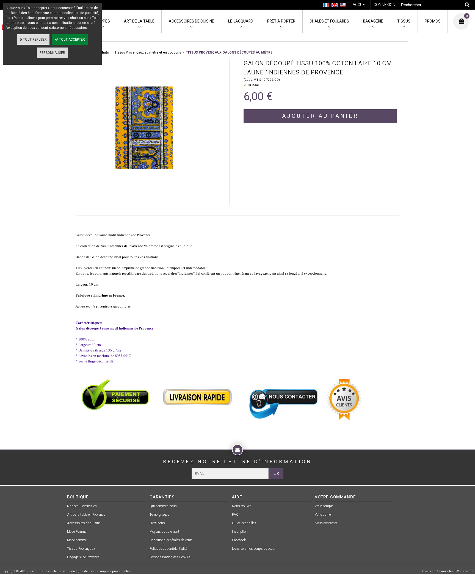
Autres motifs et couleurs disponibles (103, 306)
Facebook (239, 540)
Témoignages (159, 514)
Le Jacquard (240, 21)
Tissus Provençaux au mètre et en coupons (148, 52)
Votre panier (323, 514)
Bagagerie (373, 21)
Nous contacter (326, 523)
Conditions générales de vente (171, 540)
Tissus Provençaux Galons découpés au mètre (229, 52)
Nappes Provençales (82, 506)
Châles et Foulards (329, 21)
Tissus (403, 21)
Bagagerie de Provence (83, 557)
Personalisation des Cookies (170, 557)
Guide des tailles (244, 523)
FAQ (235, 514)
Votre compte (324, 506)
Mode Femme (76, 531)
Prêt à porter (281, 21)
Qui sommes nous (163, 506)
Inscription (240, 531)
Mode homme (77, 540)
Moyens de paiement (164, 531)
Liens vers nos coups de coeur (253, 548)
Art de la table (139, 21)
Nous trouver (241, 506)
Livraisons (157, 523)
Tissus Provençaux (81, 548)
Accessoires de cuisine (191, 21)
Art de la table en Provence (86, 514)
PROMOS (433, 21)
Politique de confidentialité (168, 548)
